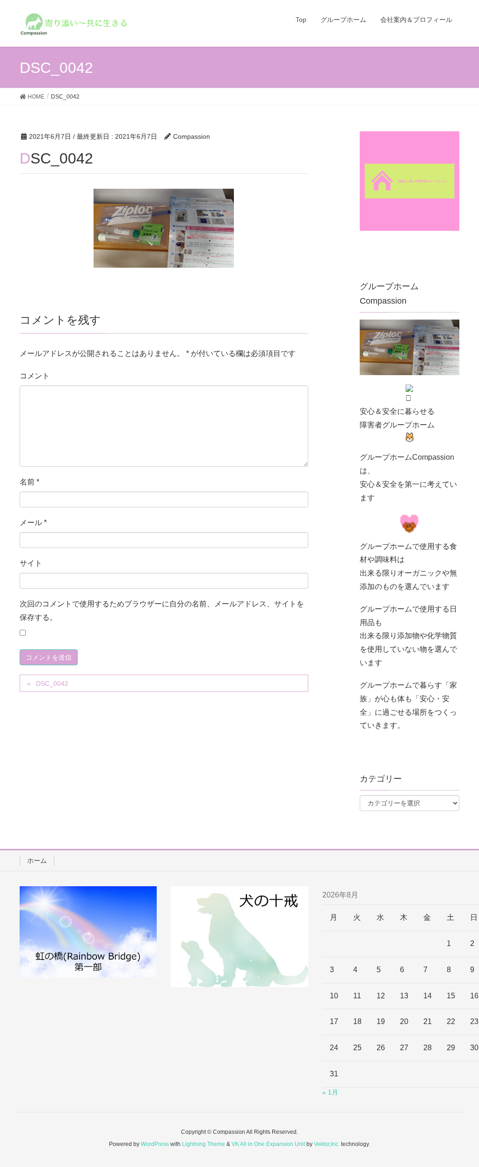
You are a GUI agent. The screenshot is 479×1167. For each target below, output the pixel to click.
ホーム (37, 860)
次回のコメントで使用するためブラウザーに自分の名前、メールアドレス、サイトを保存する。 (162, 610)
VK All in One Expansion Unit (268, 1144)
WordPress (155, 1144)
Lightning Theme (203, 1144)
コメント (35, 376)
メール (33, 523)
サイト (31, 563)
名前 (29, 482)
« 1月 (330, 1092)
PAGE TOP (458, 1123)
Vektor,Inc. (327, 1144)
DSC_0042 (52, 683)
